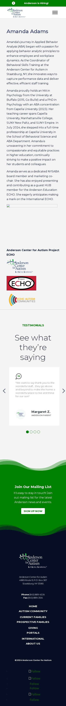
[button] (27, 432)
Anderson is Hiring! (36, 3)
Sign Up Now (33, 511)
